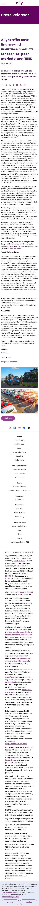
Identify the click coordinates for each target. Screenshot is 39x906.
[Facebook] (24, 427)
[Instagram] (10, 427)
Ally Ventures (19, 477)
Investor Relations (19, 452)
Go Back (8, 418)
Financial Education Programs (19, 490)
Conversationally (19, 486)
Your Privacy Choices (17, 542)
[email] (17, 85)
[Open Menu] (3, 3)
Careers (19, 448)
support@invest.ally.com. (16, 744)
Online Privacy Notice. (10, 897)
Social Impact (20, 444)
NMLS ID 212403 (26, 592)
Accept (10, 902)
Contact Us (19, 500)
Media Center (19, 460)
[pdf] (24, 85)
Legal (19, 530)
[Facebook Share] (13, 85)
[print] (2, 85)
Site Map (19, 509)
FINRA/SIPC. (10, 677)
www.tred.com (15, 248)
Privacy (19, 534)
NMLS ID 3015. (19, 561)
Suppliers (19, 456)
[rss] (20, 85)
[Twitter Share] (6, 85)
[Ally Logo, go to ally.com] (19, 3)
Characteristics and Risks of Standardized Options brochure (19, 633)
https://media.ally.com (10, 305)
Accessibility (19, 517)
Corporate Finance (19, 469)
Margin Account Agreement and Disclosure (18, 659)
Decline (28, 902)
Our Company (19, 440)
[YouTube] (19, 427)
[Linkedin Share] (9, 85)
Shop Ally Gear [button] (19, 513)
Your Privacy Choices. (10, 892)
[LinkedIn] (14, 427)
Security (19, 538)
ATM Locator (19, 505)
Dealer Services (19, 473)
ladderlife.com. (11, 760)
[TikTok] (29, 427)
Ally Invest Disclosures (19, 526)
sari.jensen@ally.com (9, 362)
